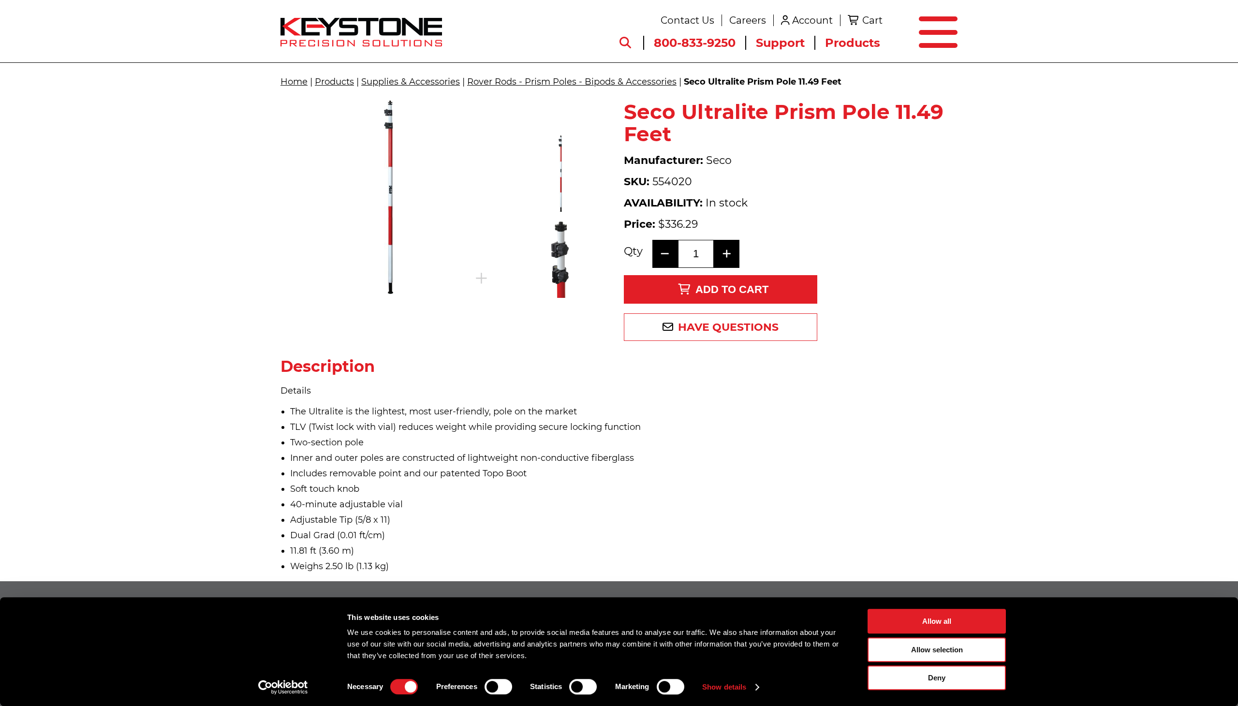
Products (852, 43)
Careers (747, 20)
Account (812, 20)
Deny (936, 678)
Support (780, 43)
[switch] (498, 686)
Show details (724, 687)
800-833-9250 (695, 43)
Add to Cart (731, 289)
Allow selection (937, 650)
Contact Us (687, 20)
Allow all (936, 621)
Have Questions (728, 327)
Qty (633, 251)
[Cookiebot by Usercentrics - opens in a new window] (283, 687)
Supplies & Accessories (410, 81)
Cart (872, 20)
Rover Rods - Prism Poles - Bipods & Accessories (572, 81)
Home (294, 81)
